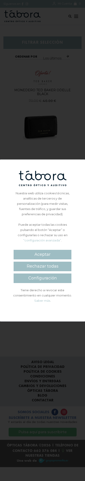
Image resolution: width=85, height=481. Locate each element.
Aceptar (42, 254)
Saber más (42, 300)
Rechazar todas (42, 266)
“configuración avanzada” (42, 240)
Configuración (42, 278)
